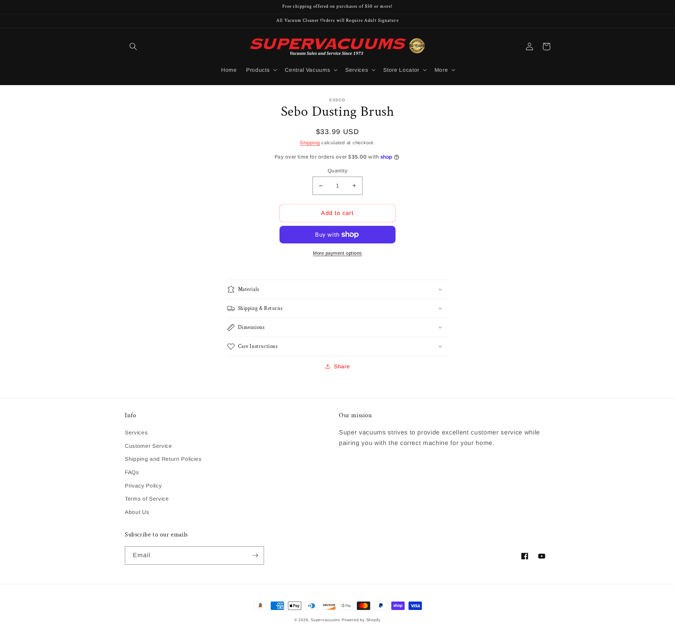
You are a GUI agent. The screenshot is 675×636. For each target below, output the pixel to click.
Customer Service (148, 446)
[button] (133, 46)
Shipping (310, 142)
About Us (137, 512)
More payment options (337, 253)
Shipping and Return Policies (163, 459)
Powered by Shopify (361, 620)
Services (136, 432)
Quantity (338, 170)
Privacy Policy (143, 486)
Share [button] (342, 366)
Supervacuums (325, 620)
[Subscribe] (255, 555)
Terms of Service (147, 499)
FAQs (132, 472)
